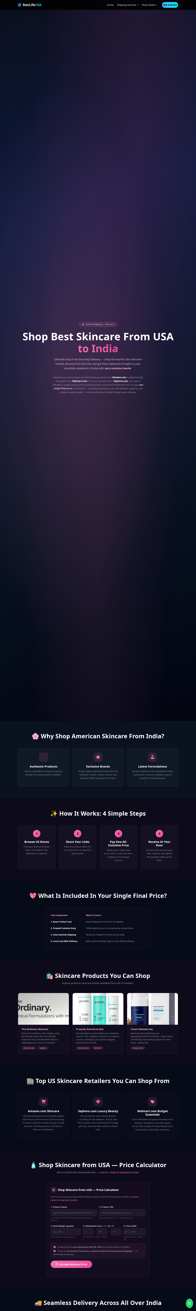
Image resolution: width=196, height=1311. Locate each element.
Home (110, 4)
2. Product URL (106, 1207)
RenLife (31, 5)
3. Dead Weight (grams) (62, 1226)
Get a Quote (170, 4)
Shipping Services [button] (127, 4)
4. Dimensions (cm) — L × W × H (98, 1226)
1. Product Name (59, 1207)
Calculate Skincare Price (72, 1264)
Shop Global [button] (149, 4)
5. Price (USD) (129, 1226)
